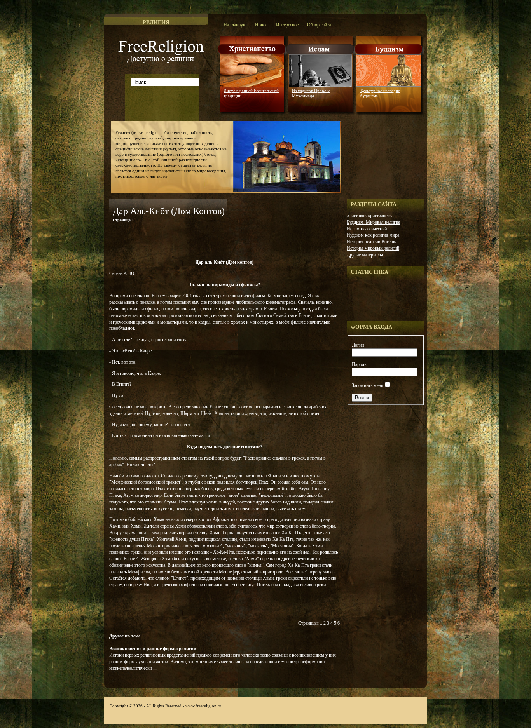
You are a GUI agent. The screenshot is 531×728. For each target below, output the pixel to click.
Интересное (287, 25)
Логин (358, 345)
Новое (261, 25)
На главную (235, 25)
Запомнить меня (367, 385)
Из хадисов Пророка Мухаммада (311, 93)
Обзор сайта (319, 25)
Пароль (359, 364)
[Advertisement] (200, 242)
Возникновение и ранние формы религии (152, 648)
